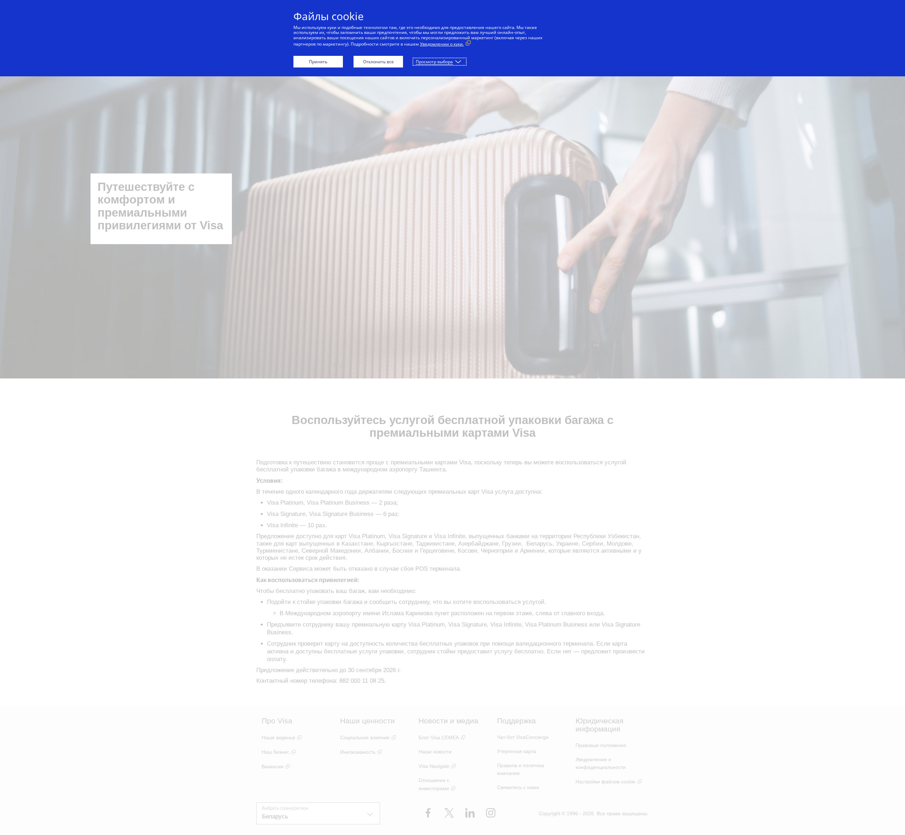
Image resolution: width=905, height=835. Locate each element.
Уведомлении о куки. (442, 44)
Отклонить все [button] (378, 62)
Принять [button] (318, 62)
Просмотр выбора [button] (434, 62)
